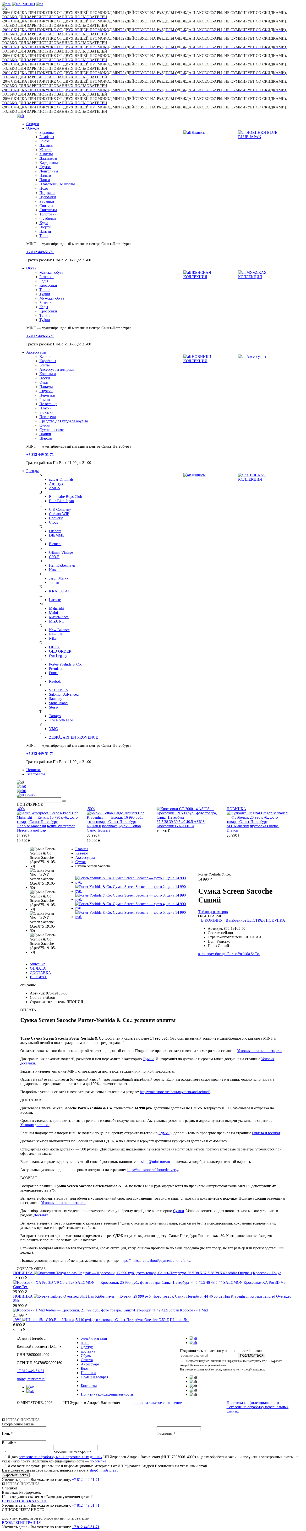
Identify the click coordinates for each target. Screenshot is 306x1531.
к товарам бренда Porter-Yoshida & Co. (229, 954)
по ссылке (98, 1461)
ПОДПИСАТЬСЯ (251, 1355)
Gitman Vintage (61, 552)
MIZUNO (57, 621)
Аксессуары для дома (56, 369)
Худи (43, 223)
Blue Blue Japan (61, 501)
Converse (56, 518)
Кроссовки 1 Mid (194, 1310)
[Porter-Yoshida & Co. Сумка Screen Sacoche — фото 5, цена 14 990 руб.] (133, 917)
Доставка (41, 1215)
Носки (44, 378)
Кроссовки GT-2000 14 (175, 826)
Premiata (55, 668)
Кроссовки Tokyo (267, 1273)
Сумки (44, 425)
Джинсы (46, 145)
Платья (45, 231)
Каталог (81, 853)
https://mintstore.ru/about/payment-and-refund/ (175, 1092)
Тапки (44, 290)
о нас (85, 1343)
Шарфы (45, 438)
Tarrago (55, 716)
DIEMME (57, 535)
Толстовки (48, 214)
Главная (81, 849)
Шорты (45, 227)
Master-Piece (59, 617)
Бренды (32, 471)
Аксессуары (36, 352)
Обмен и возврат (94, 1377)
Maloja (54, 613)
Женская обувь (51, 272)
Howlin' (55, 570)
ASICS (54, 488)
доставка (88, 1351)
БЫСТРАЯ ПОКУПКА (266, 920)
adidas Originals (61, 479)
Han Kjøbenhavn (62, 565)
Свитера (46, 206)
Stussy (54, 707)
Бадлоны (46, 132)
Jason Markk (58, 578)
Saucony (55, 699)
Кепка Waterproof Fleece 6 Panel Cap (46, 828)
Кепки (44, 357)
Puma (53, 673)
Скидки (32, 124)
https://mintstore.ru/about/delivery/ (152, 1170)
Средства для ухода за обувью (63, 421)
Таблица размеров (213, 912)
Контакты (89, 1386)
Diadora (55, 531)
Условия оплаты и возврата (259, 1051)
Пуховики (47, 197)
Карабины (47, 361)
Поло (43, 188)
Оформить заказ (16, 1475)
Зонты (44, 365)
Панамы (46, 387)
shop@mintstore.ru (155, 1162)
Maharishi (56, 608)
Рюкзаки (46, 412)
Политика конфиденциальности (107, 1394)
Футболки (47, 218)
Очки (43, 382)
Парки (44, 180)
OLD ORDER (60, 651)
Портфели (47, 417)
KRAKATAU (60, 591)
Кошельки (47, 374)
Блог (84, 1368)
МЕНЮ (28, 4)
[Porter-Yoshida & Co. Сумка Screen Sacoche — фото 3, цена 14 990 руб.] (133, 899)
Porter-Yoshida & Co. (65, 664)
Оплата (87, 1360)
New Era (56, 634)
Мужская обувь (51, 298)
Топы (43, 236)
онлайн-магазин (94, 1338)
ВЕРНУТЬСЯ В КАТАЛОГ (24, 1501)
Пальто (45, 175)
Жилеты (46, 154)
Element (55, 544)
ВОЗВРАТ (38, 977)
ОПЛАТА (38, 968)
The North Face (61, 720)
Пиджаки (47, 193)
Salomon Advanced (64, 694)
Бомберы (46, 137)
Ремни (44, 400)
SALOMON (58, 690)
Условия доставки (34, 1125)
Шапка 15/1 (179, 1320)
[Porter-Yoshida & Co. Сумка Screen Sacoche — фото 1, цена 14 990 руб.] (133, 882)
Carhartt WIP (59, 514)
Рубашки (46, 201)
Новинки (33, 770)
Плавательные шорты (57, 184)
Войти (30, 795)
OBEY (54, 647)
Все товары (35, 774)
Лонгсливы (48, 171)
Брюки (44, 141)
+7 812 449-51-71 (30, 1371)
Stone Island (58, 703)
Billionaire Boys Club (65, 496)
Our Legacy (58, 656)
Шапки (45, 434)
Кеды (43, 281)
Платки (45, 408)
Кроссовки (48, 285)
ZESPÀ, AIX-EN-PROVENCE (73, 737)
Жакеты (45, 150)
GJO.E (54, 557)
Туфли (44, 294)
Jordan (54, 582)
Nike (52, 638)
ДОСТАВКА (40, 973)
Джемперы (48, 158)
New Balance (59, 630)
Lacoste (55, 600)
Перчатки (47, 395)
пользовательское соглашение (157, 1403)
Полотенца (48, 404)
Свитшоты (48, 210)
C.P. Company (60, 509)
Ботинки (46, 277)
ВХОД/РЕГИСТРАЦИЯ (21, 1522)
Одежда (32, 128)
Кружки (46, 391)
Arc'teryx (56, 484)
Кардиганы (48, 163)
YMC (53, 729)
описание (37, 964)
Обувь (31, 268)
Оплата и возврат (266, 1133)
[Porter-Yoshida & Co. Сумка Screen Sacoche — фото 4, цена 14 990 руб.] (133, 908)
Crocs (53, 522)
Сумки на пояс (51, 430)
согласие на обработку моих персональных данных (60, 1457)
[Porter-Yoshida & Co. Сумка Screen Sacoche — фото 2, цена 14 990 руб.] (133, 891)
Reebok (55, 681)
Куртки (45, 167)
